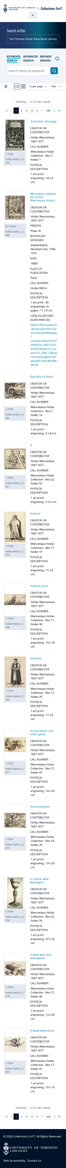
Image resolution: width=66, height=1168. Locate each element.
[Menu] (33, 15)
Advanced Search (30, 58)
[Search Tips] (57, 58)
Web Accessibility (14, 1160)
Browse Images (46, 58)
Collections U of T (24, 1136)
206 (48, 110)
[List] (17, 86)
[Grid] (23, 86)
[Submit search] (54, 70)
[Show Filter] (6, 86)
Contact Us (34, 1160)
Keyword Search (13, 58)
